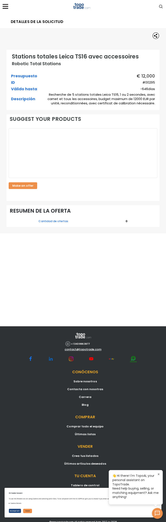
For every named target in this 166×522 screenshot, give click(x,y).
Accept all (15, 511)
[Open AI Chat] (157, 513)
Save (27, 511)
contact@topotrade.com (83, 349)
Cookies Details (15, 503)
